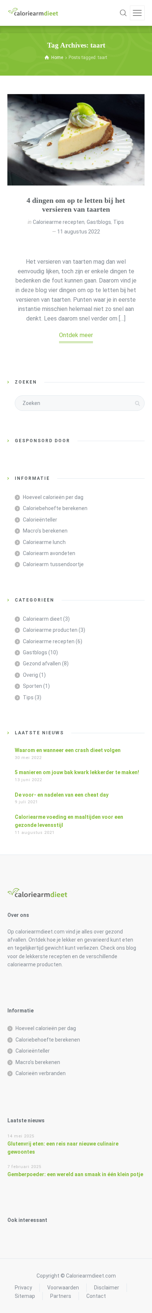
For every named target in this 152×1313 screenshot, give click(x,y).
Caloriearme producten (50, 630)
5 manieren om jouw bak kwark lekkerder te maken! (77, 772)
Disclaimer (106, 1288)
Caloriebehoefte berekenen (55, 508)
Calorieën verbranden (40, 1073)
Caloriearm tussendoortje (53, 564)
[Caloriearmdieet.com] (33, 13)
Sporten (32, 686)
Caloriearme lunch (44, 542)
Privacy (23, 1288)
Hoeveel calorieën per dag (53, 497)
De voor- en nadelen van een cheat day (61, 795)
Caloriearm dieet (42, 619)
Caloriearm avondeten (49, 553)
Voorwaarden (63, 1288)
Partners (60, 1296)
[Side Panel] (137, 13)
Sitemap (25, 1296)
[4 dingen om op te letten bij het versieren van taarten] (76, 140)
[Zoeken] (123, 13)
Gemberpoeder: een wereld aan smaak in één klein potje (75, 1174)
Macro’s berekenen (45, 531)
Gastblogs (99, 222)
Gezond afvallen (42, 663)
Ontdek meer (76, 335)
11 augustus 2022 (78, 232)
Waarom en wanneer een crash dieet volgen (68, 750)
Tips (118, 222)
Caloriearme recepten (58, 222)
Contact (96, 1296)
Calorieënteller (40, 520)
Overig (30, 675)
